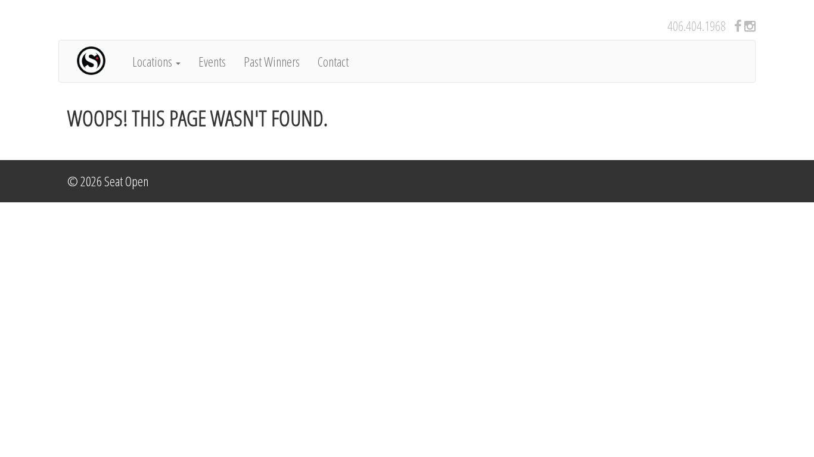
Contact (333, 61)
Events (212, 61)
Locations (153, 61)
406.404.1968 (696, 26)
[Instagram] (750, 26)
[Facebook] (738, 26)
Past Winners (272, 61)
